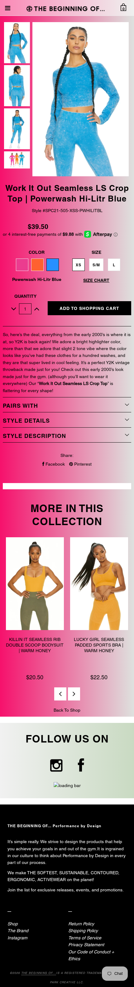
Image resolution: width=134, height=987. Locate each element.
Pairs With (20, 405)
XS (78, 265)
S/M (96, 265)
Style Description (34, 436)
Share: (67, 455)
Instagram (17, 937)
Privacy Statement (86, 944)
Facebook (54, 464)
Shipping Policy (83, 930)
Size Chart (96, 280)
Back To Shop (67, 710)
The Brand (17, 930)
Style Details (26, 420)
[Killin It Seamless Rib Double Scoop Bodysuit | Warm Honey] (35, 584)
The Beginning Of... (38, 973)
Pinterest (82, 464)
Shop (12, 923)
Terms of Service (84, 937)
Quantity (25, 296)
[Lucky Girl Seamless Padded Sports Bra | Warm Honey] (99, 584)
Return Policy (81, 923)
